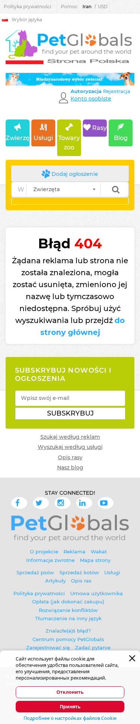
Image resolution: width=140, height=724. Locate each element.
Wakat (99, 551)
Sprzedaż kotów (79, 572)
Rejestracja (116, 91)
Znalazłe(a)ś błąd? (68, 631)
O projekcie (44, 551)
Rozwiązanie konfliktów (68, 610)
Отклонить (70, 692)
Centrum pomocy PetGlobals (68, 639)
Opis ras (81, 581)
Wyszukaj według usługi (70, 447)
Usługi (43, 138)
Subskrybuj (70, 413)
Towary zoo (69, 142)
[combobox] (63, 189)
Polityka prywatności (27, 6)
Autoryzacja (87, 91)
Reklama (74, 551)
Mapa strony (95, 560)
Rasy (99, 127)
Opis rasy (70, 457)
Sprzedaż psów (35, 572)
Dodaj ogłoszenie (74, 174)
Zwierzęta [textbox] (46, 189)
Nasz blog (70, 467)
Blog (121, 138)
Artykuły (55, 581)
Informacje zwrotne (50, 560)
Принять (70, 706)
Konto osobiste (91, 98)
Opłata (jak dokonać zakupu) (68, 602)
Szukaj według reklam (70, 437)
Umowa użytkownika (96, 593)
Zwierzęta (17, 138)
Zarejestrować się (48, 647)
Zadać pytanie (93, 647)
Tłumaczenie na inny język (68, 618)
